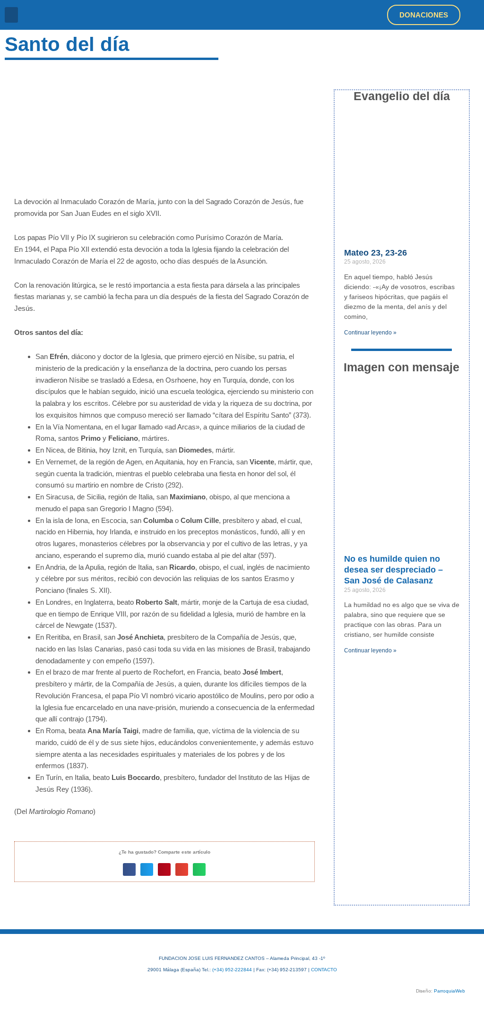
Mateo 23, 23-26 (375, 252)
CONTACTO (324, 969)
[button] (11, 15)
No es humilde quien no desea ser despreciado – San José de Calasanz (393, 570)
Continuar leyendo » (370, 332)
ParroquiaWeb (449, 990)
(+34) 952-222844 (232, 969)
